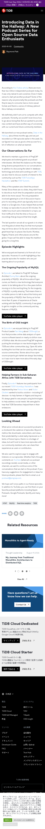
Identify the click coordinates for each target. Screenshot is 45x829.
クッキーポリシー (10, 824)
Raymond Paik (12, 51)
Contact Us (21, 604)
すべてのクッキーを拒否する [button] (24, 820)
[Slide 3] (27, 571)
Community (19, 46)
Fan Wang (19, 331)
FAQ (4, 749)
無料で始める (9, 669)
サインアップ (9, 640)
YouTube (17, 460)
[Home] (7, 10)
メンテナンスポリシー (32, 760)
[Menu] (42, 10)
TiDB (39, 172)
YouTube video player (13, 316)
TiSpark (26, 715)
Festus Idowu (23, 389)
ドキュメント (7, 741)
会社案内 (27, 733)
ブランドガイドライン (32, 764)
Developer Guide (9, 745)
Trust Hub (27, 752)
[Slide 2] (22, 571)
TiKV (25, 711)
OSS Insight (28, 719)
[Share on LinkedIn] (22, 513)
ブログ (4, 733)
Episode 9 (12, 383)
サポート (5, 752)
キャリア (27, 741)
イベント (5, 737)
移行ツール (28, 707)
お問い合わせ (28, 745)
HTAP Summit (23, 181)
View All (20, 579)
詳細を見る (26, 641)
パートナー (28, 749)
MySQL (12, 503)
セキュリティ (28, 756)
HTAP (5, 503)
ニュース (27, 737)
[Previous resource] (15, 571)
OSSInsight (33, 331)
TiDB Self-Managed (10, 715)
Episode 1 (8, 273)
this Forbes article (20, 88)
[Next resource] (29, 571)
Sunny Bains (15, 276)
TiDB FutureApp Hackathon (22, 386)
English (6, 699)
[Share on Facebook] (10, 513)
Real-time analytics (24, 503)
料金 (4, 719)
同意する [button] (8, 820)
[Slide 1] (18, 571)
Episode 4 (8, 328)
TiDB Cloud (7, 711)
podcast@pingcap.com (11, 478)
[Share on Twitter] (16, 513)
